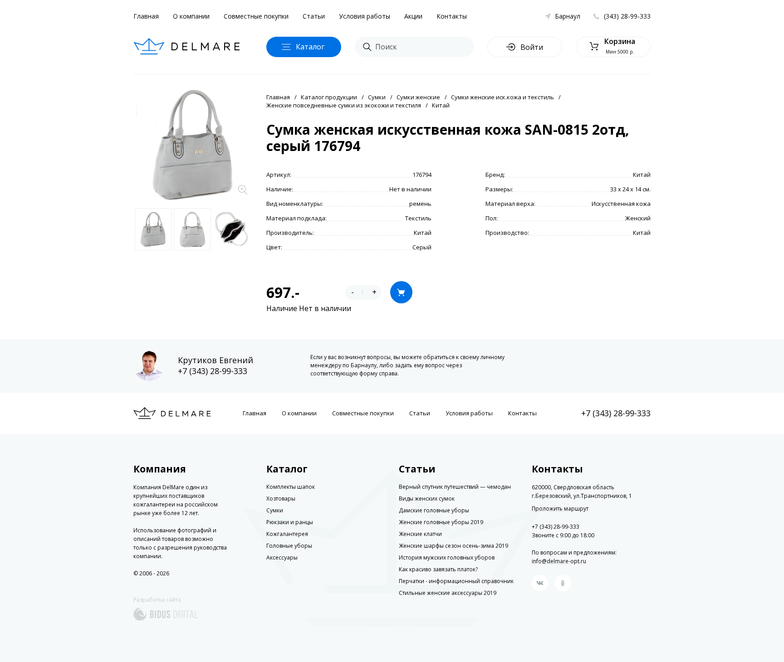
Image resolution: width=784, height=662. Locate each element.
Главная (146, 16)
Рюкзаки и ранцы (289, 522)
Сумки (377, 97)
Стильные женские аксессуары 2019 (447, 593)
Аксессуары (282, 557)
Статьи (314, 16)
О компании (191, 16)
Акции (413, 16)
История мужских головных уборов (447, 557)
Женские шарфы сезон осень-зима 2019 (453, 546)
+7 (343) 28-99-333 (212, 370)
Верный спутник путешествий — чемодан (455, 487)
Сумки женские (418, 97)
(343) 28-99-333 (627, 16)
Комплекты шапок (290, 487)
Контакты (451, 16)
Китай (441, 105)
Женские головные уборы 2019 (441, 522)
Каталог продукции (329, 97)
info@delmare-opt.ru (559, 561)
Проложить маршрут (560, 508)
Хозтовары (280, 498)
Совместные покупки (256, 16)
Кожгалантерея (287, 534)
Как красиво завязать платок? (438, 569)
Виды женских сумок (427, 498)
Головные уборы (289, 546)
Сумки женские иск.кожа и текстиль (502, 97)
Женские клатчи (420, 534)
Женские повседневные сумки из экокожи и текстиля (343, 105)
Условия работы (364, 16)
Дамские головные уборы (434, 510)
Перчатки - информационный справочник (456, 581)
